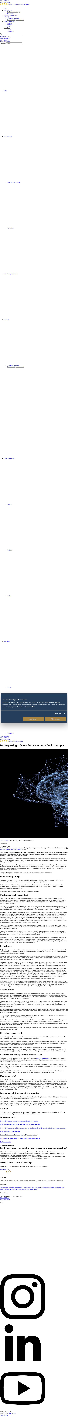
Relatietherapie (8, 10)
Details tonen (58, 713)
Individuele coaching (13, 18)
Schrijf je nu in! (4, 1169)
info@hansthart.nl (5, 2)
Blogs (6, 840)
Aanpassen (32, 719)
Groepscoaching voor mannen (15, 20)
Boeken (9, 26)
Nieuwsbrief (10, 31)
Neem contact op (4, 38)
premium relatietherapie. (43, 1058)
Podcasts (9, 23)
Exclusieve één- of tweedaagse (31, 1187)
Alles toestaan (55, 719)
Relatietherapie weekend (10, 15)
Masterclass (10, 13)
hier (33, 707)
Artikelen (9, 24)
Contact (9, 29)
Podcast (18, 1189)
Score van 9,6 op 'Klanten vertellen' (19, 4)
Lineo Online (11, 1413)
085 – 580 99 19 (4, 1)
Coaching (6, 16)
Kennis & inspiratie (9, 21)
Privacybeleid (4, 1415)
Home (5, 8)
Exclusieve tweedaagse (13, 12)
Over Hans (7, 28)
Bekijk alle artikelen (5, 1142)
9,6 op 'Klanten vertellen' (16, 741)
